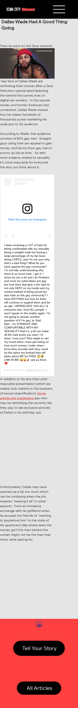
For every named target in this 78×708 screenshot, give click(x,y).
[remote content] (27, 275)
